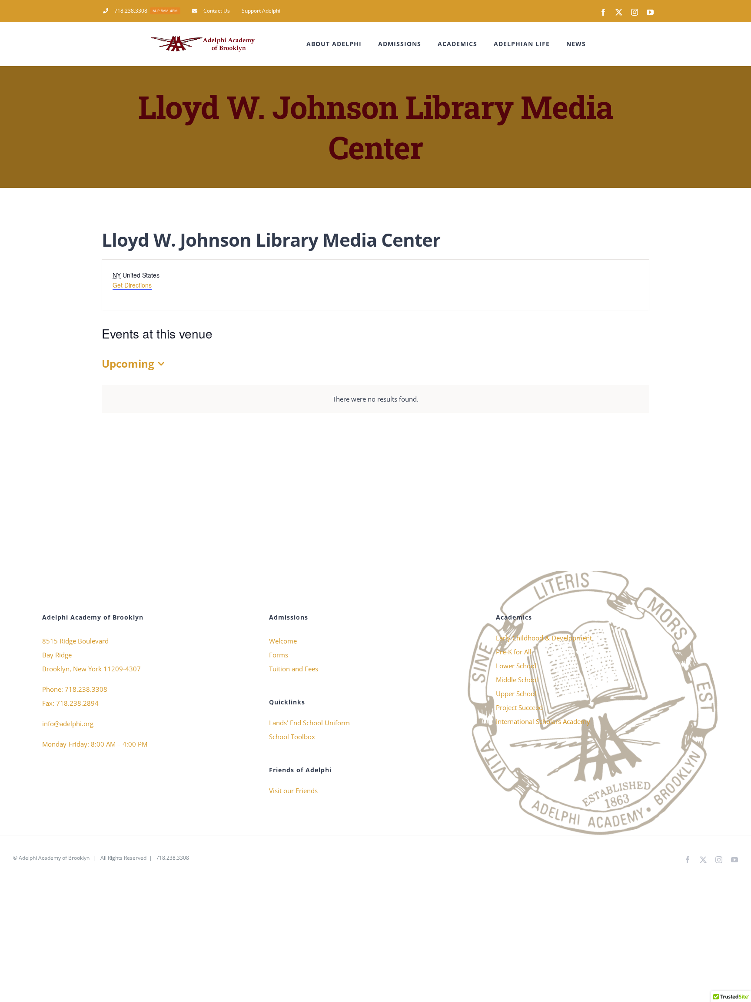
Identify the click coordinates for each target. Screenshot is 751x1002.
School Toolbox (292, 736)
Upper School (516, 693)
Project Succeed (519, 707)
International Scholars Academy (543, 721)
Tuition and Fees (293, 668)
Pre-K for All (514, 651)
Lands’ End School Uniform (309, 722)
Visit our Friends (293, 790)
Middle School (517, 679)
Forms (278, 654)
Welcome (283, 641)
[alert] (375, 399)
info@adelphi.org (67, 723)
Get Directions (132, 285)
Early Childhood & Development (544, 637)
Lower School (516, 665)
